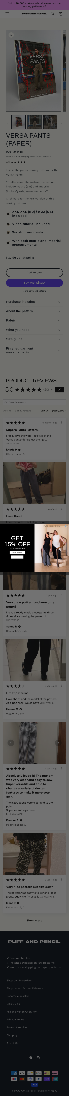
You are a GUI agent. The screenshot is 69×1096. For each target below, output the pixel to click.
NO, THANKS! (17, 557)
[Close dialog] (66, 526)
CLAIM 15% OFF (17, 552)
